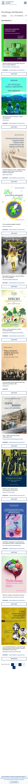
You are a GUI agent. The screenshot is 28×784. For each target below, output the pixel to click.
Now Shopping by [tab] (6, 20)
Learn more (21, 779)
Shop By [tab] (4, 15)
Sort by (11, 15)
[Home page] (9, 3)
